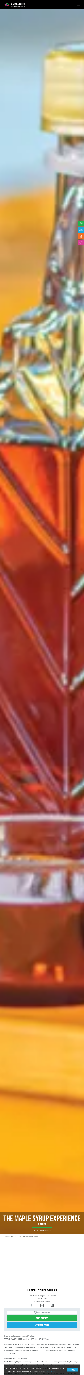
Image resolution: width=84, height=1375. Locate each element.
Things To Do (16, 1237)
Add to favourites (43, 1312)
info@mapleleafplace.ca (42, 1301)
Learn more (51, 1371)
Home (6, 1237)
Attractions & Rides (30, 1237)
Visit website (42, 1318)
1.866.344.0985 (42, 1298)
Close (73, 1370)
